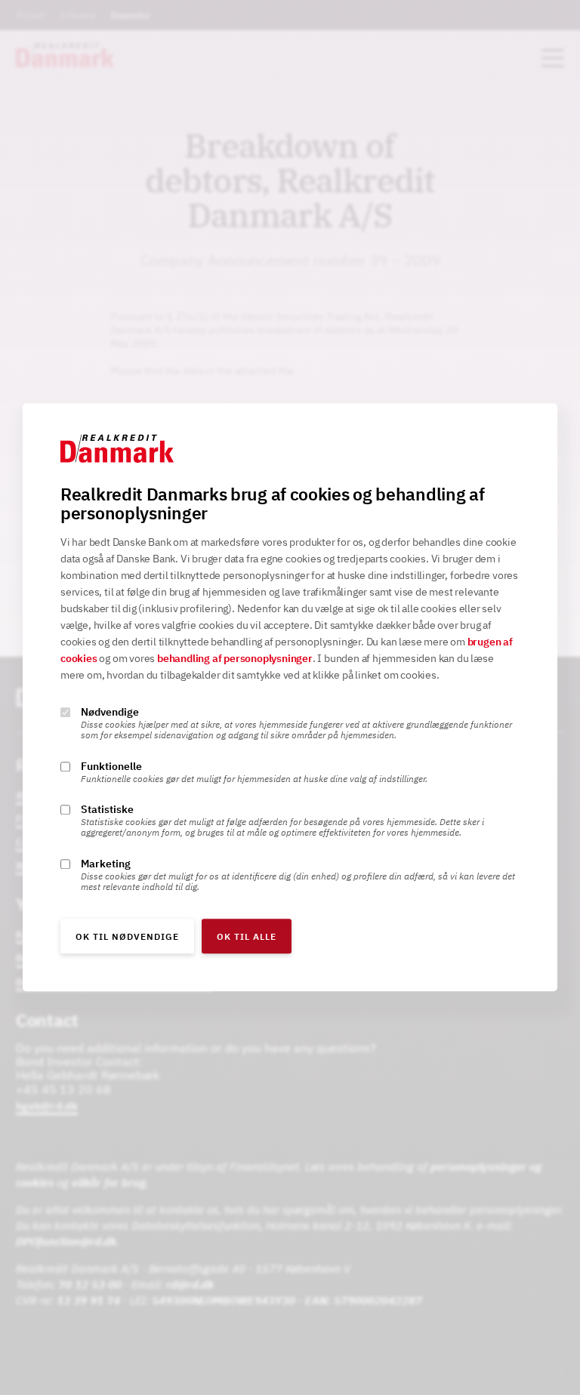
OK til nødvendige (127, 937)
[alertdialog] (290, 697)
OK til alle (246, 937)
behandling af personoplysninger (235, 659)
